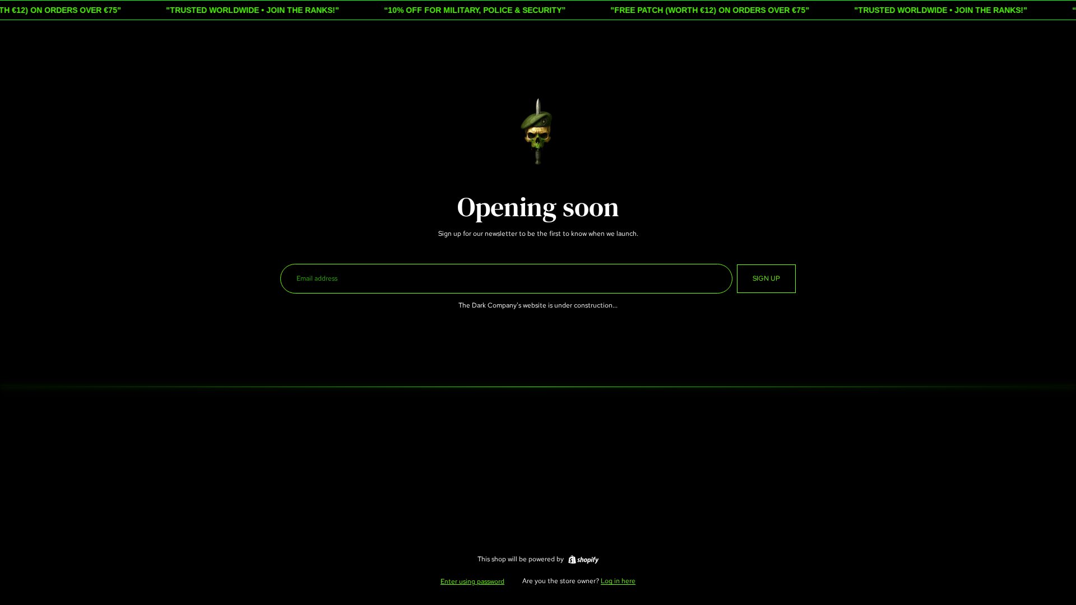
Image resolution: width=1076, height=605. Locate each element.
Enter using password (472, 581)
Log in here (618, 580)
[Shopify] (583, 559)
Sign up (766, 278)
